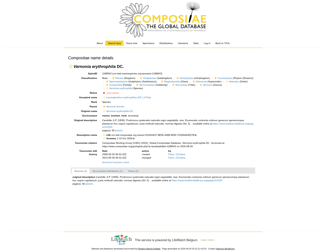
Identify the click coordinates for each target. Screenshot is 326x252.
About (100, 43)
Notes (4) (133, 171)
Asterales (234, 81)
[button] (71, 66)
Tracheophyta (225, 78)
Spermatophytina (118, 81)
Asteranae (201, 81)
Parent (93, 106)
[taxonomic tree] (109, 162)
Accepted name (88, 97)
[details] (118, 130)
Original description (85, 120)
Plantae (119, 78)
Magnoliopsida (172, 81)
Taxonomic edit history (88, 153)
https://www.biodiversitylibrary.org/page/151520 (197, 180)
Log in (207, 43)
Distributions (166, 43)
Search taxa (114, 43)
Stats (196, 43)
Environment (89, 115)
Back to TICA (222, 43)
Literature (183, 43)
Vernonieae (181, 84)
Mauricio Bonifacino (225, 249)
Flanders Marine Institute (149, 249)
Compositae (115, 84)
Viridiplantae (149, 78)
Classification (89, 78)
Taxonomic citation (86, 143)
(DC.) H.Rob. (128, 97)
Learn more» (208, 239)
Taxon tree (131, 43)
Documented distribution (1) (108, 171)
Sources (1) (80, 171)
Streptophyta (186, 78)
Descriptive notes (87, 135)
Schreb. (115, 106)
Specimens (148, 43)
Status (93, 92)
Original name (89, 111)
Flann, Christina (176, 154)
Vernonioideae (147, 84)
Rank (94, 102)
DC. (120, 111)
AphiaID (92, 73)
